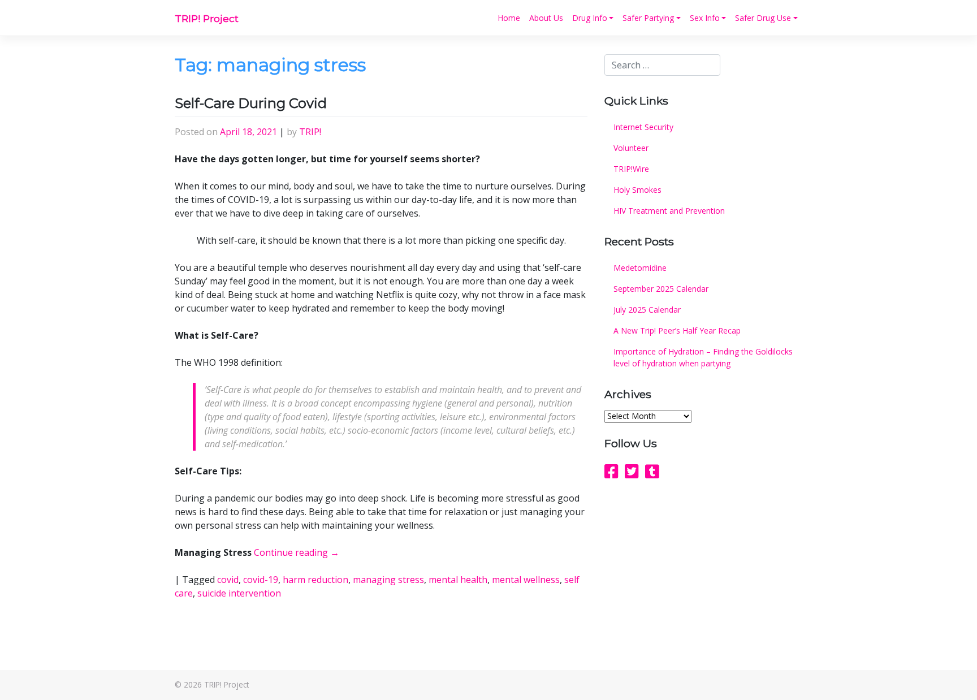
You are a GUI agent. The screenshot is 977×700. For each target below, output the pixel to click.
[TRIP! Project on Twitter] (632, 471)
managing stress (388, 579)
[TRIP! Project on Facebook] (611, 471)
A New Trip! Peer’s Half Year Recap (677, 330)
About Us (546, 17)
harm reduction (315, 579)
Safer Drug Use (763, 17)
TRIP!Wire (631, 168)
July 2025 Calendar (647, 309)
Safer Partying (648, 17)
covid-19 (260, 579)
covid (228, 579)
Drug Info (589, 17)
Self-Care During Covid (251, 103)
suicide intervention (239, 593)
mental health (458, 579)
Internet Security (643, 127)
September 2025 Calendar (660, 288)
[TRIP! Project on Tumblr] (652, 471)
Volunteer (631, 147)
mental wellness (526, 579)
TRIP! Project (207, 18)
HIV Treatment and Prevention (669, 210)
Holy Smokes (637, 189)
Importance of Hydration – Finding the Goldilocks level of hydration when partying (703, 357)
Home (509, 17)
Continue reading (296, 552)
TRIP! (310, 132)
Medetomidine (640, 267)
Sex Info (705, 17)
